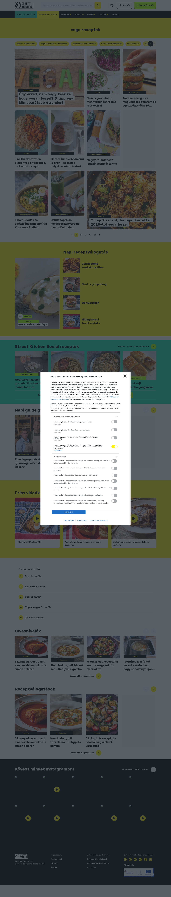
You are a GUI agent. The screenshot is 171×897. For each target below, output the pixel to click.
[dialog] (85, 448)
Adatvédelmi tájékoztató (98, 520)
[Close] (126, 377)
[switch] (114, 421)
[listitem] (85, 416)
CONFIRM (68, 512)
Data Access (81, 520)
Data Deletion (69, 520)
